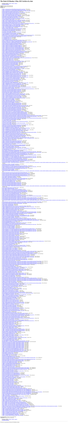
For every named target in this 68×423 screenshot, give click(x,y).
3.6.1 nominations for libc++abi (7, 37)
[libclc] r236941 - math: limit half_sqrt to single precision (10, 398)
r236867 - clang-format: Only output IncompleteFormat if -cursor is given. (13, 348)
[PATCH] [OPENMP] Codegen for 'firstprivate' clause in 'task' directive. (13, 72)
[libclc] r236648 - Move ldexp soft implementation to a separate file (12, 189)
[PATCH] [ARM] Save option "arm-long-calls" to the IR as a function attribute (13, 179)
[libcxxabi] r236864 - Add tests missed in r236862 (9, 331)
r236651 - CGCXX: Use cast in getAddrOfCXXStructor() (10, 193)
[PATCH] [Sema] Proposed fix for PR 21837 (9, 260)
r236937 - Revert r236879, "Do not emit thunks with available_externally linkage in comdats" (16, 394)
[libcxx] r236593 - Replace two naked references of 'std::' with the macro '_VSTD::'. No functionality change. (18, 138)
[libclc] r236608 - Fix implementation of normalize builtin (10, 150)
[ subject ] (12, 3)
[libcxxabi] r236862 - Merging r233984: (8, 327)
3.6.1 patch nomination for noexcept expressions (9, 33)
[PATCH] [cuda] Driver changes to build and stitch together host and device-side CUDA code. (16, 114)
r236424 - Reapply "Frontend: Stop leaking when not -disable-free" (12, 21)
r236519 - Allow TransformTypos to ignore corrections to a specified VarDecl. (13, 94)
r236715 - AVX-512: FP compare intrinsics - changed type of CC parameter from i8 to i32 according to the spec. (18, 228)
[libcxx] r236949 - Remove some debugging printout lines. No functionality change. (14, 402)
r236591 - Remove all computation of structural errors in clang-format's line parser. (14, 135)
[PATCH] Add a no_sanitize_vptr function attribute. (9, 282)
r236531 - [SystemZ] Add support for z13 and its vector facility (11, 95)
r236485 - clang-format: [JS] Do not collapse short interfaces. (11, 77)
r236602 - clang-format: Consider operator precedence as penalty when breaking (14, 144)
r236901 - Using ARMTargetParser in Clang (8, 364)
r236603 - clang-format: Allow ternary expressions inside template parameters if (14, 145)
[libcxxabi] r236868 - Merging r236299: (8, 335)
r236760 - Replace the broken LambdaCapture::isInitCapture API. (12, 257)
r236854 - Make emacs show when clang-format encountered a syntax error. (13, 315)
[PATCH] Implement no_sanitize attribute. (8, 378)
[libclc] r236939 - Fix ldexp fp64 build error (8, 396)
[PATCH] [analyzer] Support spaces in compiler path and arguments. (12, 203)
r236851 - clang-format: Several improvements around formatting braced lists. (13, 329)
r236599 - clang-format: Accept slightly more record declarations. (11, 142)
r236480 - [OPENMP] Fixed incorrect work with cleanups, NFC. (12, 73)
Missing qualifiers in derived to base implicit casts (9, 55)
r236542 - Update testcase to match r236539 (8, 100)
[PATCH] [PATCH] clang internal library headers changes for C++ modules (13, 68)
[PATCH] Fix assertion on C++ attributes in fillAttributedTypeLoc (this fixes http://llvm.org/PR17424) (17, 41)
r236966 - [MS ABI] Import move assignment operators (10, 413)
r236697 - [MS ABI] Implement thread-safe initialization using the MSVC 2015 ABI (14, 213)
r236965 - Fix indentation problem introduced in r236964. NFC (11, 412)
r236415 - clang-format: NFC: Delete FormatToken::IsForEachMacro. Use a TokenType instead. (16, 10)
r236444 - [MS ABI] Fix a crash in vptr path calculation (10, 34)
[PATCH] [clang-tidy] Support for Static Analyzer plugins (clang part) (12, 233)
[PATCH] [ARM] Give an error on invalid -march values (10, 299)
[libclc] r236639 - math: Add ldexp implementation (9, 177)
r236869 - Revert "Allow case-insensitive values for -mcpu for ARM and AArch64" (14, 337)
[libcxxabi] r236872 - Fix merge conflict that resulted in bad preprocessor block (13, 340)
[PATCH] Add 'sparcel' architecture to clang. (8, 180)
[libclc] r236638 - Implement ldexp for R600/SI (9, 176)
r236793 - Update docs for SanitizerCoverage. (9, 276)
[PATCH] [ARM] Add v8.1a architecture (8, 293)
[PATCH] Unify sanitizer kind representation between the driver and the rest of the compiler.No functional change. (19, 357)
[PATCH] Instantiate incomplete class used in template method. (11, 25)
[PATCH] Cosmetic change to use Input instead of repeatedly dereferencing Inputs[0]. (14, 112)
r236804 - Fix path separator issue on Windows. (9, 281)
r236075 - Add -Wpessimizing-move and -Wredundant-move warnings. (12, 26)
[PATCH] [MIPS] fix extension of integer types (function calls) (11, 223)
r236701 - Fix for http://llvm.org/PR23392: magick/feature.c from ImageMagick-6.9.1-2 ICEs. (16, 215)
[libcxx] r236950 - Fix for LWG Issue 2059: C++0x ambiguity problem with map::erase (15, 403)
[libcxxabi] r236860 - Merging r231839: (8, 322)
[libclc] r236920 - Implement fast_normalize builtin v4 (10, 381)
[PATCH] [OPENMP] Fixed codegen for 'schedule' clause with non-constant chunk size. (15, 313)
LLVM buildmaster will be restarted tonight (8, 275)
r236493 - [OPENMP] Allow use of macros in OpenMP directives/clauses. (13, 84)
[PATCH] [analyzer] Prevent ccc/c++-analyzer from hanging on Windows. (13, 24)
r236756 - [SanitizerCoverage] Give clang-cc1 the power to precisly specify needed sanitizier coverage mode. (18, 256)
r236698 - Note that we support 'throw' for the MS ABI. (10, 214)
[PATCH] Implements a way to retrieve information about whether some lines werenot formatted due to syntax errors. (19, 151)
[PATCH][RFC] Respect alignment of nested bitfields (10, 16)
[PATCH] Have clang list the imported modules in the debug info (11, 29)
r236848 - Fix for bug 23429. (6, 311)
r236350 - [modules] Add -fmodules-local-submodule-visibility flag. (12, 43)
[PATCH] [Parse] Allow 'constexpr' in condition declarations (11, 56)
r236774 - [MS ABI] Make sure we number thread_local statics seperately (13, 269)
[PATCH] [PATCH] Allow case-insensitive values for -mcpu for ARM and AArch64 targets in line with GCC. (18, 23)
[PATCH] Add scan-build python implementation (9, 297)
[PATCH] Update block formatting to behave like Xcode (10, 11)
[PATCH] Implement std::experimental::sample (9, 266)
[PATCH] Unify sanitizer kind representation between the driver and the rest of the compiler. (15, 367)
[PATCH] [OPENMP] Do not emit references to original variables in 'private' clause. (14, 222)
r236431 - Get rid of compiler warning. (8, 27)
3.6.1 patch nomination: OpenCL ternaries (8, 19)
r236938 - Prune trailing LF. (6, 395)
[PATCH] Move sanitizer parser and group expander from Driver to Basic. (13, 360)
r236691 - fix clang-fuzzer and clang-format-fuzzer (9, 210)
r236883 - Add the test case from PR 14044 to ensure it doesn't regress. (12, 351)
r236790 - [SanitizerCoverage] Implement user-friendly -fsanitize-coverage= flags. (14, 273)
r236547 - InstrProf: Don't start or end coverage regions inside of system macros (14, 106)
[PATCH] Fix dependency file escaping (8, 358)
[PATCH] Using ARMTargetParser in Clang (8, 221)
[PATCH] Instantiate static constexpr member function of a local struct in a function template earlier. (16, 218)
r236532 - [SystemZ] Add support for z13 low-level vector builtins (12, 96)
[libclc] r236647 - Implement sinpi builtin (8, 188)
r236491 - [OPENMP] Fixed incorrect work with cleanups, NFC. (12, 83)
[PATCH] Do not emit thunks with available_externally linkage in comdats (13, 277)
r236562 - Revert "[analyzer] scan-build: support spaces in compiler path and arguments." (15, 121)
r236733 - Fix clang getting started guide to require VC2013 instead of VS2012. (14, 245)
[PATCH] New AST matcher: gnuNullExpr (8, 226)
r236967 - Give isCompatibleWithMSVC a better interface (10, 414)
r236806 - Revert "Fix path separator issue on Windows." (10, 283)
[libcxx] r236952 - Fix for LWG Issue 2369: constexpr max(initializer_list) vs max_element (15, 404)
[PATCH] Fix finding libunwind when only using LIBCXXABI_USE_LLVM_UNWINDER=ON (16, 389)
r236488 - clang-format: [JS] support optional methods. (10, 80)
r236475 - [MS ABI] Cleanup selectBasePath (9, 69)
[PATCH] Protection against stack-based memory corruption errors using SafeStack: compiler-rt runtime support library (19, 116)
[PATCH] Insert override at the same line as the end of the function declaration (13, 292)
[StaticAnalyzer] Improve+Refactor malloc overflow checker (11, 386)
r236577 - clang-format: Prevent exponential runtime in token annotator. (12, 130)
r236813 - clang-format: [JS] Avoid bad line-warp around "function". (12, 288)
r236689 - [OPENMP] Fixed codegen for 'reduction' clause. (11, 207)
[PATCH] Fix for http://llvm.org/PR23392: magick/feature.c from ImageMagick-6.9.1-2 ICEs (16, 137)
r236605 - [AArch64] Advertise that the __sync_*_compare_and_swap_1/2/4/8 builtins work (16, 148)
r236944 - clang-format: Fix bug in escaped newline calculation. (11, 400)
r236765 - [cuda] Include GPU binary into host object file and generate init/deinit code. (15, 258)
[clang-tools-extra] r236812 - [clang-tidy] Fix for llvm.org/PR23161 (12, 286)
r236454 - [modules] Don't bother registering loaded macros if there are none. (13, 51)
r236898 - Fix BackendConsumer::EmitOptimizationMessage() (11, 363)
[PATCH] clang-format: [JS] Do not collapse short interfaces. (11, 71)
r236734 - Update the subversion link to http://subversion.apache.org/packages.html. (14, 246)
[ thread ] (10, 3)
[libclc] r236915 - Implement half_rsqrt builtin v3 (9, 377)
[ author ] (16, 3)
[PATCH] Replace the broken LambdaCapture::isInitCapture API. (12, 103)
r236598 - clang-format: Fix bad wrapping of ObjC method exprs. (12, 141)
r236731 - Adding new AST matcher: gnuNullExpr (9, 242)
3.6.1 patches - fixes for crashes (7, 31)
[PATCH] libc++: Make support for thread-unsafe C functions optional (12, 407)
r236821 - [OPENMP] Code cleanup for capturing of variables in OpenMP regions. (14, 294)
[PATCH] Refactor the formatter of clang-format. (9, 305)
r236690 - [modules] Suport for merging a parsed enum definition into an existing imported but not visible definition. (19, 208)
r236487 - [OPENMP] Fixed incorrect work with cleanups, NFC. (12, 79)
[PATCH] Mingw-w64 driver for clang (8, 289)
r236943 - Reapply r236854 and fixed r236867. (9, 399)
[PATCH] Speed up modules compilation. (8, 87)
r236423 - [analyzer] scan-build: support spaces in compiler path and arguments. (14, 93)
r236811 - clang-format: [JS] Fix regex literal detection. (10, 285)
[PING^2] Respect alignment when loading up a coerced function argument (13, 18)
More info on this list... (5, 4)
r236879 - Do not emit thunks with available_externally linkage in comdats (13, 345)
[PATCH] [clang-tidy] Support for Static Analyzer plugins (10, 232)
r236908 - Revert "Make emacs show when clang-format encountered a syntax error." (14, 369)
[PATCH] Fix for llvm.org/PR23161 (7, 244)
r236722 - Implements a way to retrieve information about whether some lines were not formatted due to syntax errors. (19, 230)
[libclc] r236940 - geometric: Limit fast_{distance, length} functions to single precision (15, 397)
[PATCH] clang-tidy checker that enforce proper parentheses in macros (12, 143)
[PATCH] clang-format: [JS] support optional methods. (10, 62)
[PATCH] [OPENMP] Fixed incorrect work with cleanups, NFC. (11, 74)
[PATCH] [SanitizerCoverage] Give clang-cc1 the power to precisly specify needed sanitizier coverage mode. (18, 206)
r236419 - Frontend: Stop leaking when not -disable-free (10, 14)
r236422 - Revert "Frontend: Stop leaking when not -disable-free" (12, 15)
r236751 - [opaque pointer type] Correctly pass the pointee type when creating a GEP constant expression (17, 252)
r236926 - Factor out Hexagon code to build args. (9, 385)
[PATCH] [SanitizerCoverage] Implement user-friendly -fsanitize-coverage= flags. (14, 268)
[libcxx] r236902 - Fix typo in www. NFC (8, 366)
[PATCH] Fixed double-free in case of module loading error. (11, 372)
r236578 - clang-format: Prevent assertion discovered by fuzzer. (11, 131)
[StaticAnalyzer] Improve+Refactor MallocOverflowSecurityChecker (12, 387)
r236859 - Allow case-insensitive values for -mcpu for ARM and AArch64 (13, 319)
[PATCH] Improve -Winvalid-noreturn (8, 204)
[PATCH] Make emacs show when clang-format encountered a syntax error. (13, 308)
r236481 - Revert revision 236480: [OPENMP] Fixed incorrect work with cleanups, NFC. (15, 75)
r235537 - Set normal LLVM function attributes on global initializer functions (13, 40)
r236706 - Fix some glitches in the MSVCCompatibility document (12, 217)
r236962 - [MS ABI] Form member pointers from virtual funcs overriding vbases (14, 410)
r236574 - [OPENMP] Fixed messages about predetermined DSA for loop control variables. (15, 129)
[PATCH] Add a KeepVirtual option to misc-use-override (10, 296)
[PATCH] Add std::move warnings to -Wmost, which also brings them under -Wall (14, 117)
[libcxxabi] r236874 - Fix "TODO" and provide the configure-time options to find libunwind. (16, 341)
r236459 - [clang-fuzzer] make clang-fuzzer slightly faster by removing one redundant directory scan (17, 57)
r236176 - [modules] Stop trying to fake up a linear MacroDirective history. (13, 47)
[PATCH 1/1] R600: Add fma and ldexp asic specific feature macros (12, 28)
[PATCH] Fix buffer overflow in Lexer (8, 58)
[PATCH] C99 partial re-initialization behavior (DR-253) (10, 44)
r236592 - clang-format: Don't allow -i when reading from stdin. (11, 136)
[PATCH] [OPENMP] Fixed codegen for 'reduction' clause (11, 127)
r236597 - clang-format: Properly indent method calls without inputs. (12, 140)
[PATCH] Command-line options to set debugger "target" (10, 187)
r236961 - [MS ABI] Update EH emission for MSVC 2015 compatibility (13, 409)
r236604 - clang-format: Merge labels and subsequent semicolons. (12, 147)
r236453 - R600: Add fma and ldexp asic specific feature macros (11, 50)
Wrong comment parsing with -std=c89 (8, 81)
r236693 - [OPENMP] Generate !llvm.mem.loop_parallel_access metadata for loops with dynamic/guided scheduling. (19, 211)
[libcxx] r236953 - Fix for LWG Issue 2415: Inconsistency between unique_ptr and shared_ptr (16, 405)
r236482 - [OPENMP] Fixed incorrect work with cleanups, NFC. (12, 76)
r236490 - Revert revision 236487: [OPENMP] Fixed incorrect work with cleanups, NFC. (15, 82)
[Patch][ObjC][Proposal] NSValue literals (8, 265)
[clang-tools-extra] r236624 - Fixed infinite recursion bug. (10, 161)
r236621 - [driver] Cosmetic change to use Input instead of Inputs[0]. (12, 158)
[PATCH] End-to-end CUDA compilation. (8, 65)
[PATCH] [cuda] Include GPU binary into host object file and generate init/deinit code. (15, 113)
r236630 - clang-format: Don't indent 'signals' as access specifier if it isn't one (13, 167)
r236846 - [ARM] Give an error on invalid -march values (10, 307)
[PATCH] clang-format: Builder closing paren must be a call (11, 13)
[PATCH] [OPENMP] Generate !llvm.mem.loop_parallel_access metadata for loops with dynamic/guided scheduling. (19, 132)
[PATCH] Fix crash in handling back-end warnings (9, 271)
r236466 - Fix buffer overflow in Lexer (8, 60)
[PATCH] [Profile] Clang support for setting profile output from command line (13, 12)
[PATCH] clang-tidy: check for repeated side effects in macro (11, 85)
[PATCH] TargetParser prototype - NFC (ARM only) (10, 247)
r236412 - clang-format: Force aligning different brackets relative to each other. (13, 9)
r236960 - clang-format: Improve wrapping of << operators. (11, 408)
